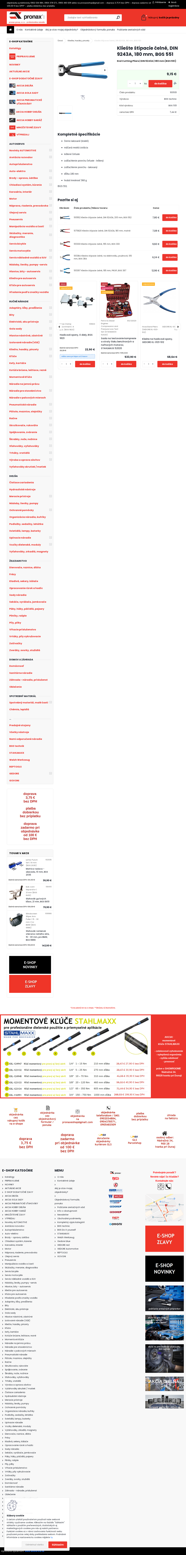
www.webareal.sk (34, 1551)
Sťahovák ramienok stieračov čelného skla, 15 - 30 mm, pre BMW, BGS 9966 (37, 935)
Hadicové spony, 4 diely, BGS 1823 (76, 336)
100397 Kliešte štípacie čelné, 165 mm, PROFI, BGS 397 (100, 270)
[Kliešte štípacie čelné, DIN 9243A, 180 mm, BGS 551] (83, 70)
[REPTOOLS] (115, 1218)
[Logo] (27, 17)
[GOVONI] (115, 1224)
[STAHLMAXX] (115, 1190)
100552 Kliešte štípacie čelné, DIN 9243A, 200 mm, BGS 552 (103, 217)
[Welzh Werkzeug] (115, 1196)
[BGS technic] (115, 1178)
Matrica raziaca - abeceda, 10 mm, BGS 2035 (37, 872)
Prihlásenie (160, 2)
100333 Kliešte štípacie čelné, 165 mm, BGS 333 (97, 244)
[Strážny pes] (175, 84)
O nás (19, 29)
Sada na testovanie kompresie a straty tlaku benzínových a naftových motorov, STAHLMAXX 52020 (118, 343)
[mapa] (164, 1130)
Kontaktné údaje (34, 29)
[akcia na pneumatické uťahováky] (164, 1346)
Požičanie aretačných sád (131, 29)
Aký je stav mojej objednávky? (61, 29)
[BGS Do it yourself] (115, 1184)
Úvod (60, 40)
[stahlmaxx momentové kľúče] (76, 1017)
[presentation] (61, 70)
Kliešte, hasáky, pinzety (78, 40)
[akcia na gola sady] (164, 1316)
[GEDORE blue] (116, 1207)
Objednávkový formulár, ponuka (97, 29)
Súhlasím (58, 1544)
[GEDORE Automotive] (116, 1201)
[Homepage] (10, 30)
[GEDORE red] (116, 1212)
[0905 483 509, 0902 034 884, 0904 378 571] (168, 1184)
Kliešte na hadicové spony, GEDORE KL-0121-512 (157, 340)
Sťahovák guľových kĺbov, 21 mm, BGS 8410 (37, 900)
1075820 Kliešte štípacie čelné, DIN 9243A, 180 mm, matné (102, 230)
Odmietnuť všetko (34, 1544)
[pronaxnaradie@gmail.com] (160, 1184)
